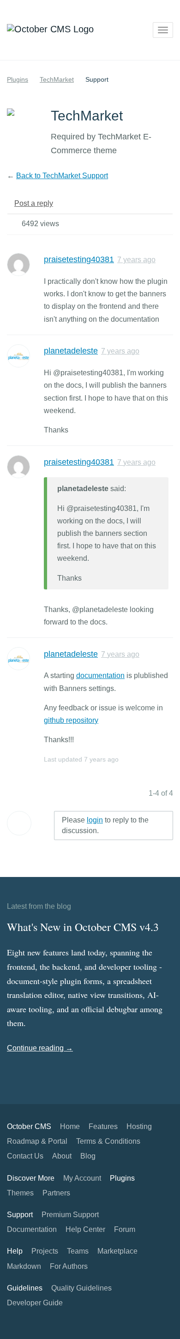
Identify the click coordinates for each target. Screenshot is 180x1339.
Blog (88, 1156)
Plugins (17, 79)
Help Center (85, 1229)
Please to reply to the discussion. (105, 825)
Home (70, 1126)
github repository (71, 720)
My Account (82, 1178)
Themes (20, 1193)
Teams (78, 1251)
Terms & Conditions (108, 1141)
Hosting (139, 1126)
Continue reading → (40, 1048)
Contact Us (25, 1156)
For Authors (69, 1266)
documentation (100, 675)
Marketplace (117, 1251)
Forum (124, 1229)
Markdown (24, 1266)
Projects (44, 1251)
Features (103, 1126)
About (62, 1156)
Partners (56, 1193)
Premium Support (70, 1215)
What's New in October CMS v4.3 (83, 926)
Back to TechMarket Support (62, 176)
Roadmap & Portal (37, 1141)
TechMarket (57, 79)
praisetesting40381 (79, 259)
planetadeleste (71, 350)
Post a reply (33, 203)
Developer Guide (35, 1303)
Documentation (32, 1229)
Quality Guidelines (81, 1288)
